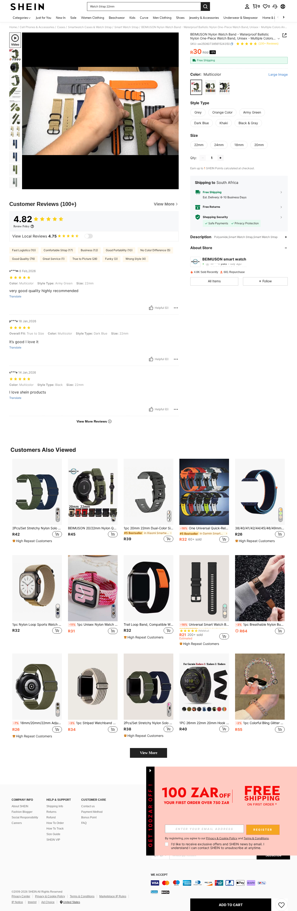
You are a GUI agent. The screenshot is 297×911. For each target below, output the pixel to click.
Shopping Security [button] (215, 217)
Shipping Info (54, 806)
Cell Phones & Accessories (37, 27)
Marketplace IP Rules (112, 896)
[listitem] (37, 503)
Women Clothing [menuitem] (92, 18)
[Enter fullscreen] (174, 185)
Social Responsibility (25, 817)
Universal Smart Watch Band (204, 624)
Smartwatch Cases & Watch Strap (90, 27)
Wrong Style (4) (136, 258)
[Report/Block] (176, 308)
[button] (275, 6)
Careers (17, 823)
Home (13, 27)
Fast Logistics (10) (24, 250)
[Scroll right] (283, 17)
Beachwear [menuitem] (117, 18)
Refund (51, 817)
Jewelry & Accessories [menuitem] (204, 18)
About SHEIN (20, 806)
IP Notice (17, 902)
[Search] (205, 6)
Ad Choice (48, 902)
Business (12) (89, 250)
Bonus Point (89, 817)
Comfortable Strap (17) (58, 250)
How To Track (55, 828)
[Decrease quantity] (203, 158)
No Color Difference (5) (155, 250)
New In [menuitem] (61, 18)
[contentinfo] (220, 883)
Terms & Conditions (82, 896)
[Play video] (100, 111)
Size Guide (53, 834)
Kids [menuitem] (132, 18)
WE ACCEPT (159, 874)
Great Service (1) (54, 258)
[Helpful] (151, 308)
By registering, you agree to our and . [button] (217, 838)
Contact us (88, 806)
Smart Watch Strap (126, 27)
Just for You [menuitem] (43, 18)
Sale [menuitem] (73, 18)
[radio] (196, 87)
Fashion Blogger (22, 811)
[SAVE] (281, 904)
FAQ (84, 823)
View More (148, 753)
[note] (32, 541)
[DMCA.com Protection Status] (165, 892)
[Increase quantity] (220, 158)
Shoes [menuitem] (180, 18)
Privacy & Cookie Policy (50, 896)
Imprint (32, 902)
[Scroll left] (278, 17)
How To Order (55, 823)
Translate (15, 296)
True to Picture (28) (84, 258)
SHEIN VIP (53, 839)
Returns (51, 811)
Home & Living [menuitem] (272, 18)
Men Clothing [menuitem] (162, 18)
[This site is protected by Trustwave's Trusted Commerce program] (154, 892)
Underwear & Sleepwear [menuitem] (240, 18)
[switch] (88, 236)
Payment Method (92, 811)
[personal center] (247, 6)
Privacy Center (21, 896)
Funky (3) (111, 258)
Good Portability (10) (119, 250)
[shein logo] (27, 6)
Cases (61, 27)
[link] (256, 6)
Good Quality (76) (23, 258)
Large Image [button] (278, 74)
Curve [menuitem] (144, 18)
